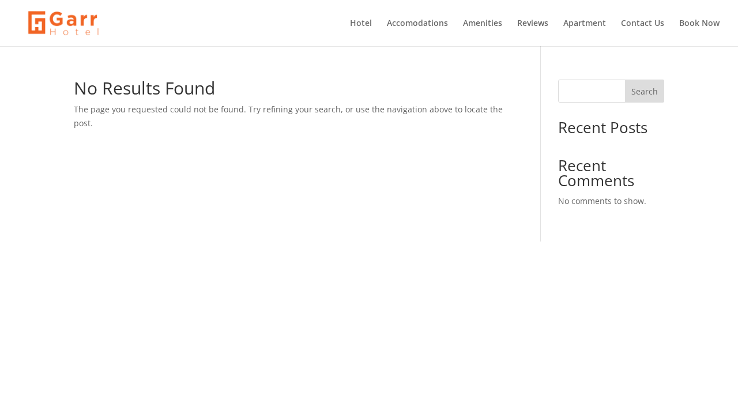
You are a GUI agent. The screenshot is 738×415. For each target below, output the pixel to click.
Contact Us (642, 23)
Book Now (699, 23)
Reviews (532, 23)
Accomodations (417, 23)
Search (644, 91)
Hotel (361, 23)
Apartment (584, 23)
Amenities (482, 23)
